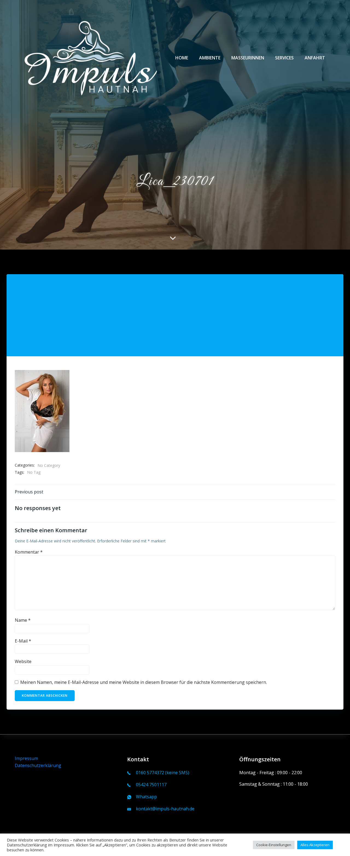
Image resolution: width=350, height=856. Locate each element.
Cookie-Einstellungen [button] (273, 844)
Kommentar (29, 552)
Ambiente (209, 58)
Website (23, 661)
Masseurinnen (247, 58)
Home (181, 58)
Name (23, 620)
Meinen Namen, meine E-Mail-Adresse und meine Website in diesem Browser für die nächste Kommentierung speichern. (143, 682)
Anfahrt (315, 58)
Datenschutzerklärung (38, 765)
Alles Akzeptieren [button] (315, 844)
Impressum (26, 758)
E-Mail (23, 641)
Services (284, 58)
